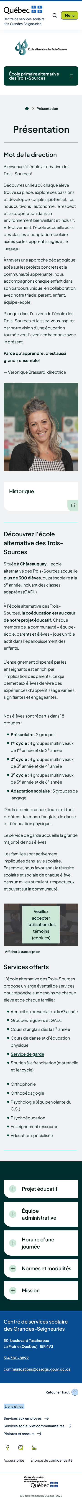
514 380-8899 (16, 1357)
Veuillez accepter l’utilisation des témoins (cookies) (41, 924)
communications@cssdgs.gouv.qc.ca (37, 1369)
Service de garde (27, 1054)
